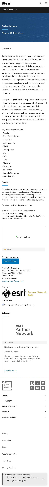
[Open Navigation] (46, 3)
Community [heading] (7, 401)
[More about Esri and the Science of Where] (7, 386)
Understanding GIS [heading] (9, 406)
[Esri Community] (32, 388)
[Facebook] (32, 383)
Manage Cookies (8, 467)
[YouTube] (43, 388)
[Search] (40, 3)
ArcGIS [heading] (4, 396)
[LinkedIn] (43, 383)
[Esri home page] (7, 3)
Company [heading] (6, 412)
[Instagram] (37, 388)
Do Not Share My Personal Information (17, 474)
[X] (37, 383)
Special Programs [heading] (9, 417)
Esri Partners (8, 10)
